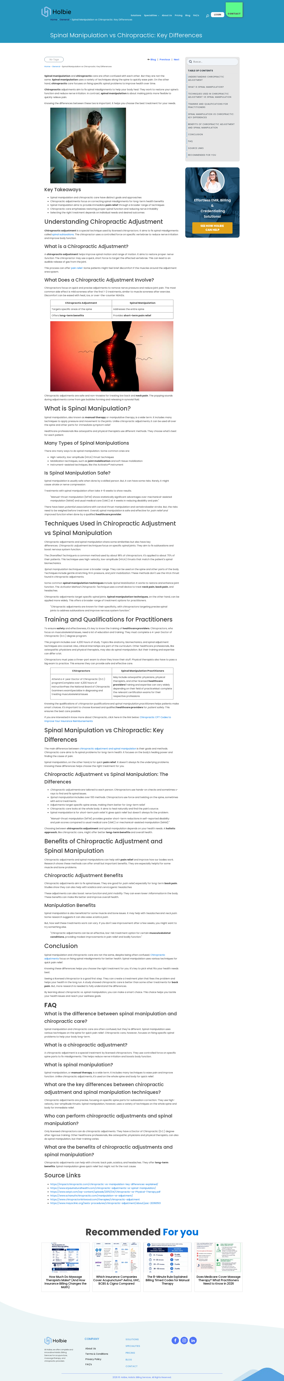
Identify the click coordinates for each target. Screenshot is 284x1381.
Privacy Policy (93, 1359)
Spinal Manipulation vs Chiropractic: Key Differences (211, 116)
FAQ (190, 141)
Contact (132, 1366)
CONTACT (234, 13)
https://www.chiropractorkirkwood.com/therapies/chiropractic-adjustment (95, 1199)
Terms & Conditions (96, 1354)
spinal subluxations (63, 234)
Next (176, 59)
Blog (187, 15)
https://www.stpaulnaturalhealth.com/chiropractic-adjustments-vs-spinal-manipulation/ (103, 1188)
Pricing (178, 15)
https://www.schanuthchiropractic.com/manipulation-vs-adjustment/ (91, 1195)
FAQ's (196, 15)
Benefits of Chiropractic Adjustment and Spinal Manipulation (211, 126)
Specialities (150, 15)
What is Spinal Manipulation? (206, 86)
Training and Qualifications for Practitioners (208, 105)
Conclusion (195, 134)
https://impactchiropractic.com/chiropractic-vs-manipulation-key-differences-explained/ (104, 1184)
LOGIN (217, 14)
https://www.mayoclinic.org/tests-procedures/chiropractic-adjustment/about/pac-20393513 (105, 1203)
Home (47, 66)
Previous (165, 59)
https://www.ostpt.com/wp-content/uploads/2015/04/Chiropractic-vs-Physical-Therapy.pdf (105, 1191)
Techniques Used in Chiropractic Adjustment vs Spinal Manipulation (209, 95)
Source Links (196, 148)
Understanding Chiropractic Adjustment (206, 78)
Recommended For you (202, 154)
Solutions (136, 15)
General (56, 66)
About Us (167, 15)
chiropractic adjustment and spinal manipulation (108, 748)
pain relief (77, 268)
